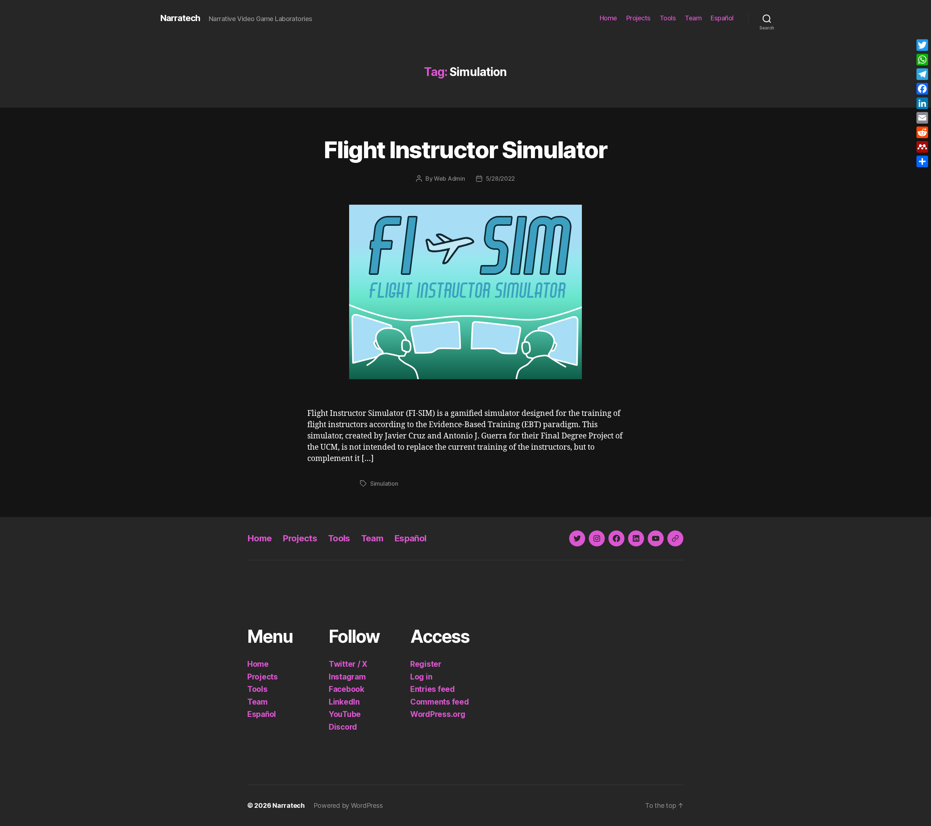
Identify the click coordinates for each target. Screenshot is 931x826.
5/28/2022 (500, 178)
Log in (421, 676)
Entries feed (432, 689)
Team (693, 18)
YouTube (345, 714)
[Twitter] (922, 45)
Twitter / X (348, 664)
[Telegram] (922, 74)
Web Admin (449, 178)
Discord (343, 726)
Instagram (347, 676)
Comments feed (439, 701)
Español (722, 18)
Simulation (384, 483)
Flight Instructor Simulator (465, 150)
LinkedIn (344, 701)
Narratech (180, 18)
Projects (638, 18)
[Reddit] (922, 132)
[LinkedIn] (922, 103)
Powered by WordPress (348, 805)
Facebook (346, 689)
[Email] (922, 118)
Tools (668, 18)
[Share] (922, 161)
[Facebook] (922, 88)
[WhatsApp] (922, 59)
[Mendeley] (922, 147)
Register (425, 664)
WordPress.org (438, 714)
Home (608, 18)
